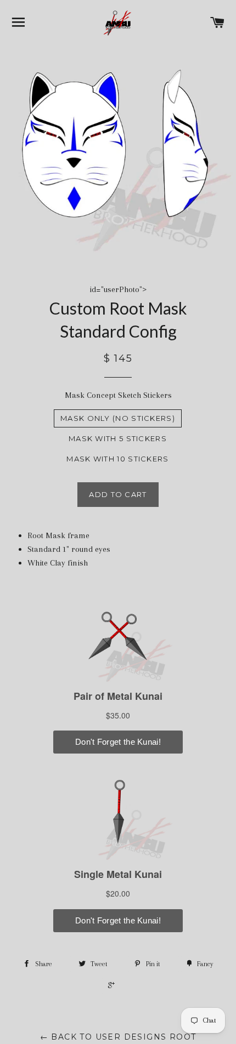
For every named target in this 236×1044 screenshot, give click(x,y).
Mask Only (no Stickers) (117, 418)
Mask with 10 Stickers (117, 458)
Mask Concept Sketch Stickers (118, 395)
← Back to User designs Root (118, 1037)
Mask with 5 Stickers (118, 438)
